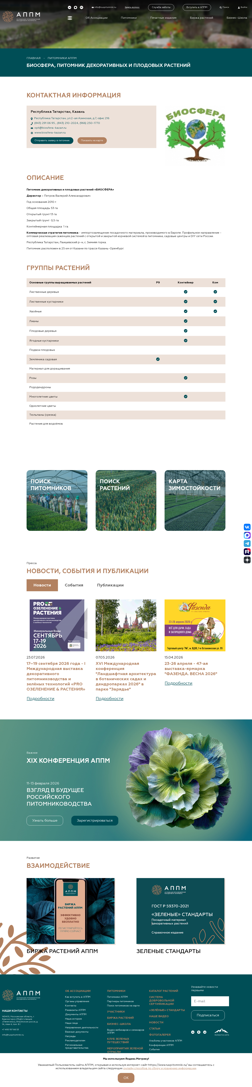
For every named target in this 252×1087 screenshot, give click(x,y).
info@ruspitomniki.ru (13, 1035)
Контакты (70, 1006)
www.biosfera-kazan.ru (50, 132)
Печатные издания (163, 18)
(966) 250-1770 (90, 123)
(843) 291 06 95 (45, 123)
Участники (116, 1012)
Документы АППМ (75, 1014)
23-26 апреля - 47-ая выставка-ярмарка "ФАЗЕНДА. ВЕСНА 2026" (191, 669)
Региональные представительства (76, 1046)
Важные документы (76, 1032)
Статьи (154, 1028)
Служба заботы (161, 7)
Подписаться (208, 1015)
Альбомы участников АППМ (165, 1041)
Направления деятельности (81, 1027)
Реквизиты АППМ (75, 1010)
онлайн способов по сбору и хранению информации (159, 1068)
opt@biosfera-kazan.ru (50, 128)
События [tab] (74, 585)
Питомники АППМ (62, 58)
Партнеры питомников (120, 1001)
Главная (34, 58)
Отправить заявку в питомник (52, 140)
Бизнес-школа (119, 1024)
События (154, 1049)
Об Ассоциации (96, 18)
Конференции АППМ (161, 1045)
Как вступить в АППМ (77, 997)
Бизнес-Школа (237, 18)
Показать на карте (92, 140)
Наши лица (71, 1023)
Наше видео (159, 1016)
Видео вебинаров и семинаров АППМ (125, 1031)
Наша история (73, 1019)
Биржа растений (201, 18)
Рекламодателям (75, 1040)
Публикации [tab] (110, 585)
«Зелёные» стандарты (167, 1010)
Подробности (40, 699)
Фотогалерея (160, 1035)
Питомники (129, 18)
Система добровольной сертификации (161, 1001)
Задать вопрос (132, 7)
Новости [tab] (42, 585)
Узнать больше (44, 820)
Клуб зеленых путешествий (118, 1041)
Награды (70, 1036)
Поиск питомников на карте (123, 1006)
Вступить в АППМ (197, 7)
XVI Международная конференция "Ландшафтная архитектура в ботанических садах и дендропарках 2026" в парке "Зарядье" (126, 676)
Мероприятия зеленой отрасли (125, 1050)
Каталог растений (163, 991)
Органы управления (77, 1001)
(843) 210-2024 (67, 123)
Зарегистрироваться (95, 820)
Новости (156, 1022)
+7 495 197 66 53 (10, 1030)
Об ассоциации (78, 991)
